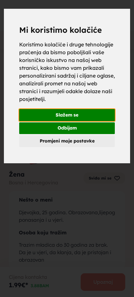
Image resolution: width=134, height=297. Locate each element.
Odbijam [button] (67, 128)
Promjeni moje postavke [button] (67, 141)
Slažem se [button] (67, 115)
